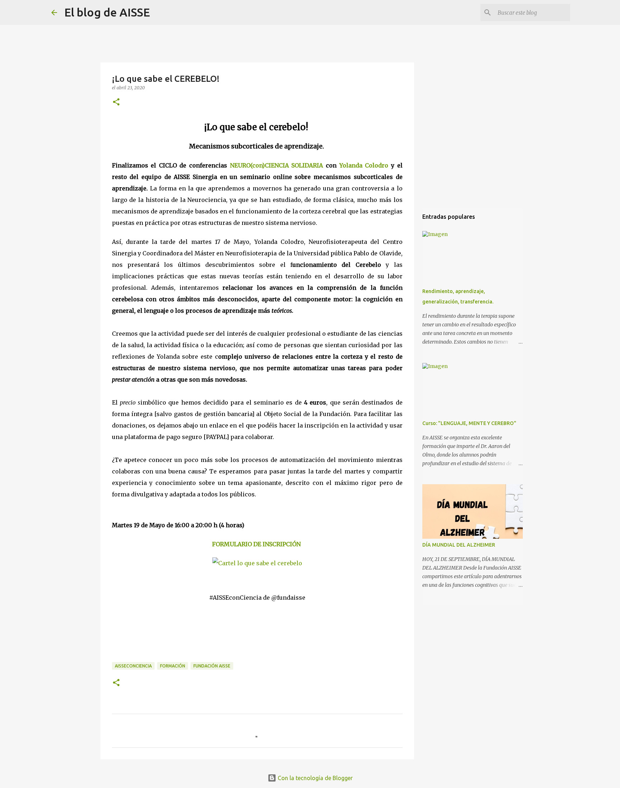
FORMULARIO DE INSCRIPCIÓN (256, 544)
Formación (172, 666)
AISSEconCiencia (133, 666)
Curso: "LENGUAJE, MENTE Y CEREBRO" (469, 423)
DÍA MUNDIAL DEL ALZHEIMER (458, 545)
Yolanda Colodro (364, 165)
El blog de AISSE (107, 12)
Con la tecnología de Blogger (314, 778)
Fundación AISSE (211, 666)
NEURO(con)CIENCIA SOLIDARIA (276, 165)
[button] (116, 102)
